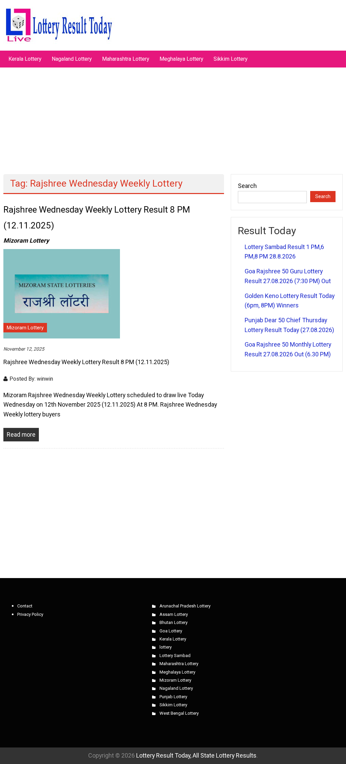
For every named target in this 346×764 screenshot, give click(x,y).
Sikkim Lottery (231, 59)
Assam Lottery (173, 614)
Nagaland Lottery (72, 59)
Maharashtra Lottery (125, 59)
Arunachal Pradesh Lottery (185, 605)
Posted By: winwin (31, 379)
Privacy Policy (30, 614)
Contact (24, 605)
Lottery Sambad (175, 655)
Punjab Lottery (173, 696)
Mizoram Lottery (25, 328)
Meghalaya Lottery (181, 59)
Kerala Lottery (25, 59)
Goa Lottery (170, 630)
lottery (165, 647)
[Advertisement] (173, 117)
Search (247, 185)
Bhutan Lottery (173, 622)
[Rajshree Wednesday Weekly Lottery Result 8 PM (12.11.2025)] (61, 293)
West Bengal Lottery (179, 713)
